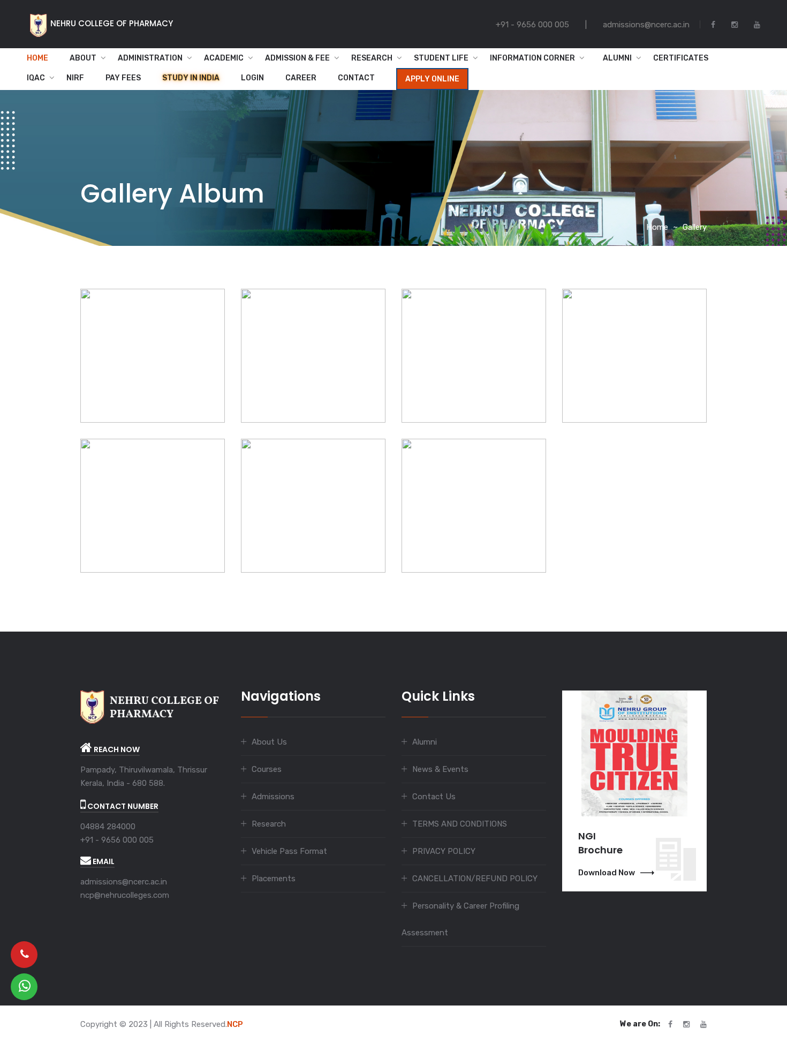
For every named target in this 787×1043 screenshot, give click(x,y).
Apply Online (432, 79)
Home (37, 58)
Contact (356, 77)
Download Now (606, 872)
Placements (274, 878)
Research (371, 58)
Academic (224, 58)
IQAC (36, 77)
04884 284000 (107, 826)
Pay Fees (123, 77)
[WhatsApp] (24, 986)
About (83, 58)
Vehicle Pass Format (289, 851)
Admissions (273, 796)
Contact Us (434, 796)
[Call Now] (24, 954)
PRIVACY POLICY (443, 851)
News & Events (440, 769)
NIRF (75, 77)
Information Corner (532, 58)
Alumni (614, 58)
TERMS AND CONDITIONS (459, 824)
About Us (269, 742)
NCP (235, 1024)
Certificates (680, 58)
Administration (150, 58)
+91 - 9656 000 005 (117, 840)
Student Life (441, 58)
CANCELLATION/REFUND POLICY (475, 878)
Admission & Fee (297, 58)
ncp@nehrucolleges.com (124, 895)
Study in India (191, 77)
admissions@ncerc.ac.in (123, 882)
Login (252, 77)
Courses (267, 769)
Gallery (695, 227)
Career (300, 77)
